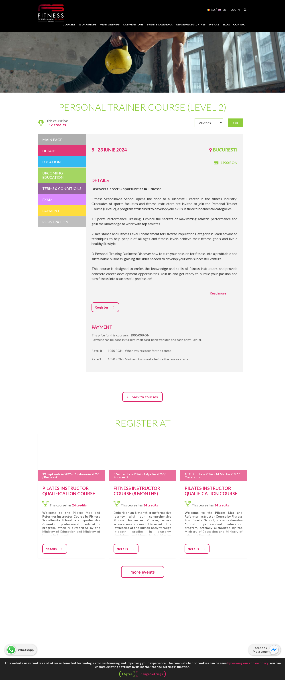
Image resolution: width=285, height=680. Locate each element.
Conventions (133, 24)
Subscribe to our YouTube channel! (205, 636)
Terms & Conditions (109, 656)
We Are (214, 24)
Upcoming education (53, 175)
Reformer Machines (191, 24)
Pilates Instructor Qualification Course (68, 490)
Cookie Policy (78, 656)
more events (142, 571)
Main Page (52, 139)
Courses (69, 24)
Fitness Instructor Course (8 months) (137, 490)
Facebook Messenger (261, 649)
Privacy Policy (51, 656)
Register (102, 307)
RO (213, 9)
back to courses (145, 397)
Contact (240, 24)
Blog (226, 24)
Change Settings (150, 674)
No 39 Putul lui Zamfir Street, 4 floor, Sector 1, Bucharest (143, 623)
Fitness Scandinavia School (51, 13)
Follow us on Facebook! (194, 636)
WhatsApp (26, 650)
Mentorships (110, 24)
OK (235, 123)
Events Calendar (160, 24)
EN (224, 9)
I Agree (127, 674)
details (51, 549)
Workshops (87, 24)
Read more (218, 293)
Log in (235, 9)
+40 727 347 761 (139, 637)
